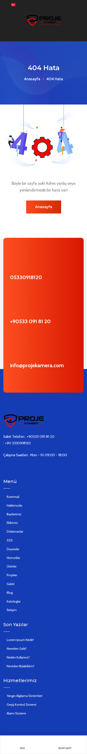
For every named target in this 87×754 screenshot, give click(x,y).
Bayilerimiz (14, 514)
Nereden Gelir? (17, 649)
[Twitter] (11, 466)
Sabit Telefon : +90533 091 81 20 (28, 436)
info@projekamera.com (37, 365)
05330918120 (26, 277)
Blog (10, 593)
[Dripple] (31, 466)
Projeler (12, 575)
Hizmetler (13, 558)
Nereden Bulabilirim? (20, 666)
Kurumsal (13, 497)
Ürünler (12, 566)
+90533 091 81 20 (30, 321)
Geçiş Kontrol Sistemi (21, 705)
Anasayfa (32, 78)
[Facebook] (4, 466)
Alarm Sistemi (16, 713)
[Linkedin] (18, 466)
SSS (10, 540)
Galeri (10, 584)
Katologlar (14, 601)
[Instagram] (24, 466)
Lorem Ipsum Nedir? (20, 640)
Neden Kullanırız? (18, 657)
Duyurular (13, 549)
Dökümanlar (15, 531)
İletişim (12, 610)
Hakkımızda (14, 505)
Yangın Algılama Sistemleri (24, 696)
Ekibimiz (12, 523)
